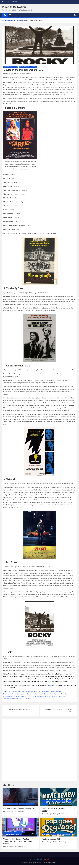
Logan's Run (48, 691)
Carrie (27, 691)
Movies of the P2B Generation (27, 67)
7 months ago (9, 811)
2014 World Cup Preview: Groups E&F (18, 709)
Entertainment (8, 67)
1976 (8, 691)
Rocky (67, 694)
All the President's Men (17, 691)
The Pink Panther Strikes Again (12, 698)
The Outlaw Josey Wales (59, 696)
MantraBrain (53, 862)
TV (72, 834)
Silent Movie (7, 696)
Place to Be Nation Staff (23, 74)
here (49, 685)
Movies (16, 67)
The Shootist (27, 698)
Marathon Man (56, 691)
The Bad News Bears (37, 696)
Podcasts (45, 804)
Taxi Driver (27, 696)
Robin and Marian (59, 694)
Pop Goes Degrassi (64, 834)
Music (15, 831)
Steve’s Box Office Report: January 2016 (19, 809)
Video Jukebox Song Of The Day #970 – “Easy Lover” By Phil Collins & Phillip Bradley (19, 841)
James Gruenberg (60, 842)
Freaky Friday (33, 691)
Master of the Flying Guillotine (12, 694)
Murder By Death (43, 694)
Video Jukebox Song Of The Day (13, 834)
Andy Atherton (59, 814)
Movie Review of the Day (59, 801)
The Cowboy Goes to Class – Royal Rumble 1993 (58, 710)
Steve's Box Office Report (26, 804)
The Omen (48, 696)
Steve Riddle (20, 811)
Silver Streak (15, 696)
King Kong (41, 691)
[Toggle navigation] (10, 15)
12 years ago (9, 74)
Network (51, 694)
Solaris (22, 696)
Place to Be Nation (14, 7)
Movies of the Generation (29, 694)
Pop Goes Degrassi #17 (51, 839)
